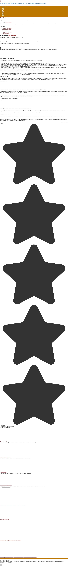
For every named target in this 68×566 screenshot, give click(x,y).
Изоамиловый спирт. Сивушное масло (6, 485)
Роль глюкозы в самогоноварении (7, 28)
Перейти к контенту (3, 0)
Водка (3, 12)
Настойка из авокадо (3, 472)
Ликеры (3, 15)
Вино (2, 10)
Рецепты (3, 7)
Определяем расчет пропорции (6, 29)
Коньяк (3, 14)
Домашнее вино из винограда (4, 519)
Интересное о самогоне (6, 1)
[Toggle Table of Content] (5, 26)
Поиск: (1, 5)
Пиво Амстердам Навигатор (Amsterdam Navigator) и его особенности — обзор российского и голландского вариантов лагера (18, 557)
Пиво (2, 16)
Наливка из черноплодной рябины (5, 457)
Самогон (3, 8)
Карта (3, 558)
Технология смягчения (5, 33)
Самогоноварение (4, 6)
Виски (3, 11)
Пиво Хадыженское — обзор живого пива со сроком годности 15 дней (10, 540)
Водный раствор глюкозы (7, 31)
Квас (2, 13)
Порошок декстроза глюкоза (8, 32)
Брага (3, 9)
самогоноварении (12, 35)
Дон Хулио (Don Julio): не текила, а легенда (6, 441)
